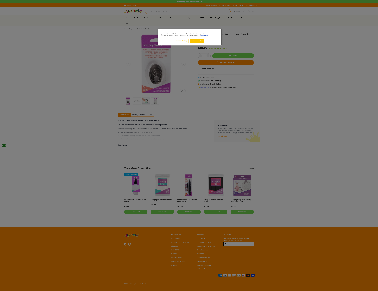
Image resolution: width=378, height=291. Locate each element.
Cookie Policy (204, 35)
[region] (190, 37)
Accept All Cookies (197, 41)
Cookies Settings (182, 41)
